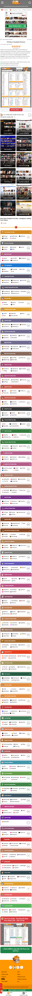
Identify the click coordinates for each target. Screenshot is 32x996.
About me (4, 972)
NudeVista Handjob (23, 181)
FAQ (18, 981)
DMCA (18, 974)
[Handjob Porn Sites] (29, 115)
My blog (18, 967)
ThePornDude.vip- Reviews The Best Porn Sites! (18, 987)
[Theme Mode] (21, 967)
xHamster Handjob (23, 133)
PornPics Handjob (23, 198)
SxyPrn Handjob (23, 149)
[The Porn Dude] (16, 3)
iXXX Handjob (7, 165)
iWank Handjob (7, 181)
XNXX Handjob (7, 149)
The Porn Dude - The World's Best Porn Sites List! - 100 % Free (16, 919)
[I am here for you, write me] (10, 967)
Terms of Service (21, 979)
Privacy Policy (21, 976)
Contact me (4, 974)
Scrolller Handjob (7, 214)
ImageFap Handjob (7, 198)
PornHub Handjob (7, 133)
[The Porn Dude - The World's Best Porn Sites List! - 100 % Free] (16, 934)
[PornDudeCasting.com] (14, 967)
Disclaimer (29, 39)
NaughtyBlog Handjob (23, 214)
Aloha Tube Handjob (23, 165)
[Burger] (2, 3)
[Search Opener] (30, 3)
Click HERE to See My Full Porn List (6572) (16, 950)
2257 (18, 972)
